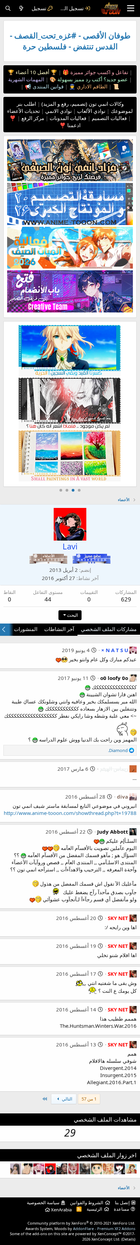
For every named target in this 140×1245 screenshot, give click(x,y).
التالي (66, 1099)
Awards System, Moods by (80, 1228)
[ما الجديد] (21, 8)
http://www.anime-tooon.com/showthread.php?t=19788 (70, 812)
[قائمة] (131, 8)
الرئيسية (94, 1209)
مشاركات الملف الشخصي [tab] (109, 629)
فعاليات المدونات (67, 118)
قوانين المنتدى (47, 86)
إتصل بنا (122, 1202)
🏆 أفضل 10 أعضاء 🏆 (32, 72)
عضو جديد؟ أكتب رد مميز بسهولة (92, 79)
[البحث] (8, 8)
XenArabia (61, 1210)
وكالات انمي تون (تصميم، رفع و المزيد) (82, 103)
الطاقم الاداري (91, 86)
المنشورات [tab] (25, 629)
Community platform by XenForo (81, 1223)
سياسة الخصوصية (43, 1202)
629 (126, 599)
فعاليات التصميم (108, 118)
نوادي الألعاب (90, 110)
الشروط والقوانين (86, 1202)
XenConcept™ (110, 1233)
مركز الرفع (32, 118)
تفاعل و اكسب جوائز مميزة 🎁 (94, 72)
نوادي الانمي (58, 110)
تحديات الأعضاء (23, 110)
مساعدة (121, 1209)
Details (128, 1239)
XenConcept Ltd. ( (106, 1239)
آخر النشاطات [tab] (59, 629)
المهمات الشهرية (26, 79)
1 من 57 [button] (89, 1099)
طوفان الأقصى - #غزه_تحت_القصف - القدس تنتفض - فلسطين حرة (70, 41)
